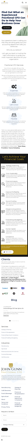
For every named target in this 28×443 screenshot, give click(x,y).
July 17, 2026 (5, 310)
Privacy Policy (5, 407)
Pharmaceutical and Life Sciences (9, 351)
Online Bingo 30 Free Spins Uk (13, 308)
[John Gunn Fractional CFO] (4, 2)
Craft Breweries (5, 357)
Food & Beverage (6, 393)
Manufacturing (5, 346)
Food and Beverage (6, 354)
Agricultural (4, 348)
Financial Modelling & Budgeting (9, 338)
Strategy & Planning (6, 329)
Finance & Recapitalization (8, 332)
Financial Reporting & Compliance (9, 335)
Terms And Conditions (4, 403)
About (3, 399)
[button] (7, 252)
